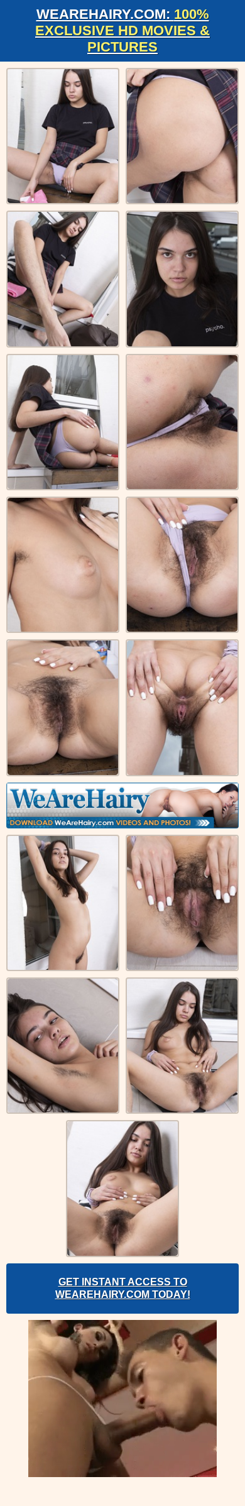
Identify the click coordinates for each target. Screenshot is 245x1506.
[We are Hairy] (122, 805)
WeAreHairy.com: (122, 30)
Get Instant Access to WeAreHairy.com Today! (122, 1288)
